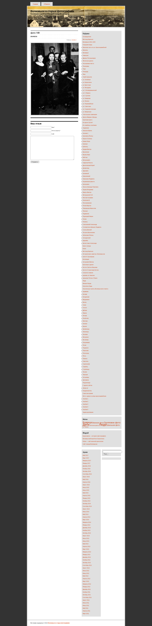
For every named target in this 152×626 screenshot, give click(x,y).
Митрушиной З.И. (88, 195)
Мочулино (86, 337)
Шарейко (85, 240)
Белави (85, 294)
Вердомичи (86, 299)
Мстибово (86, 340)
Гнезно (85, 307)
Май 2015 (85, 493)
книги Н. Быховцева (88, 256)
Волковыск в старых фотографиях (52, 11)
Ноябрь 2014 (86, 501)
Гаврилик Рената (88, 163)
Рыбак (84, 219)
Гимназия (85, 55)
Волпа (84, 302)
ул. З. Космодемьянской (90, 90)
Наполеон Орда (87, 286)
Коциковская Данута (89, 181)
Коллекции (86, 259)
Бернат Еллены (87, 138)
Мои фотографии (88, 197)
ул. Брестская (87, 85)
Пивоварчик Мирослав (89, 208)
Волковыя (86, 53)
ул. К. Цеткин (86, 95)
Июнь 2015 (86, 490)
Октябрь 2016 (87, 471)
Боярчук (85, 144)
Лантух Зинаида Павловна (90, 187)
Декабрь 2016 (87, 466)
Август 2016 (86, 476)
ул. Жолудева (87, 87)
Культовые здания (88, 264)
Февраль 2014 (87, 522)
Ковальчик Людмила (88, 179)
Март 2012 (86, 581)
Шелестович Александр (90, 243)
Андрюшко (86, 128)
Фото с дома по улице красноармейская (94, 396)
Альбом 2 (85, 401)
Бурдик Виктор (87, 149)
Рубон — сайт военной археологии (93, 441)
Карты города (87, 246)
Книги (84, 248)
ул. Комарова (86, 98)
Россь (84, 356)
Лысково (85, 334)
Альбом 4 (85, 407)
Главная (35, 4)
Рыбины (85, 222)
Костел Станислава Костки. (91, 270)
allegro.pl (85, 388)
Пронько (85, 211)
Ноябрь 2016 (86, 468)
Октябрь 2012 (87, 562)
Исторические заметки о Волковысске (94, 254)
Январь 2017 (86, 463)
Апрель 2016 (86, 482)
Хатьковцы (86, 377)
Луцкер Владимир (88, 189)
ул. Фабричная (87, 112)
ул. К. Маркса (86, 93)
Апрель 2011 (86, 611)
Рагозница (86, 353)
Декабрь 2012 (87, 557)
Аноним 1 (85, 133)
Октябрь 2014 (87, 503)
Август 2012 (86, 568)
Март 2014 (86, 519)
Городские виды (87, 44)
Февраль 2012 (87, 584)
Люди (84, 281)
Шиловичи (86, 380)
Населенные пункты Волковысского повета (95, 289)
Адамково (85, 291)
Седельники (86, 364)
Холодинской (86, 238)
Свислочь (85, 361)
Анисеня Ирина (87, 130)
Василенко (86, 152)
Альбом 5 (85, 409)
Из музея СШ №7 (88, 122)
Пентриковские (87, 203)
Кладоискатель (87, 390)
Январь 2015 (86, 498)
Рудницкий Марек (88, 216)
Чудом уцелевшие (88, 412)
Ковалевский (86, 176)
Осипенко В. (86, 200)
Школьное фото (113, 425)
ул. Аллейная (87, 79)
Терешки (85, 374)
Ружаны (85, 358)
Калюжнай (86, 173)
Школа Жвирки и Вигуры (90, 117)
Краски (85, 326)
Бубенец (85, 146)
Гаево (84, 305)
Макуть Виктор (87, 192)
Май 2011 (85, 608)
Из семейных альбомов (89, 125)
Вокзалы (85, 50)
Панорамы (86, 66)
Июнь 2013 (86, 541)
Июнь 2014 (86, 511)
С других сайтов (87, 385)
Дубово (85, 310)
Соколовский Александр (90, 224)
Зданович (85, 171)
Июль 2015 (86, 487)
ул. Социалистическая (89, 109)
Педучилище (86, 382)
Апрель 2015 (86, 495)
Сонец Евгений (87, 230)
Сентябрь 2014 (87, 506)
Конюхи (85, 323)
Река (84, 74)
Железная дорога (88, 61)
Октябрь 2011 (87, 595)
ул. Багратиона (87, 82)
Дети (86, 424)
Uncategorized (87, 36)
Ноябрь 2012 (86, 560)
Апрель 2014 (86, 517)
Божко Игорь (86, 141)
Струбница (86, 369)
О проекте (47, 4)
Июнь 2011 (86, 605)
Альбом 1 (74, 40)
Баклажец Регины (88, 136)
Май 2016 (85, 479)
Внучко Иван (86, 154)
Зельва (85, 315)
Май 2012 (85, 576)
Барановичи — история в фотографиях (94, 436)
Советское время (88, 393)
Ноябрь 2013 (86, 530)
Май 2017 (85, 455)
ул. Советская (87, 106)
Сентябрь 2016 (87, 474)
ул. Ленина (86, 101)
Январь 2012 (86, 586)
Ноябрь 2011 (86, 592)
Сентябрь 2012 (87, 565)
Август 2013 (86, 535)
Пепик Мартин (87, 205)
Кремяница (86, 329)
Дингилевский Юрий (89, 165)
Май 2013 (85, 544)
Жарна (85, 313)
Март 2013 (86, 549)
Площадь (85, 71)
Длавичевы (86, 168)
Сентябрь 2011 (87, 597)
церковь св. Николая (89, 275)
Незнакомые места (88, 63)
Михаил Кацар (87, 283)
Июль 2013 (86, 538)
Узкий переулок (87, 77)
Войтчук (85, 157)
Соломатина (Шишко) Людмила (92, 227)
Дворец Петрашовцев (89, 58)
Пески (84, 345)
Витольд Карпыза (88, 39)
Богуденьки (86, 297)
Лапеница (86, 331)
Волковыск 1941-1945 (89, 42)
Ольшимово (86, 342)
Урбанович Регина (88, 235)
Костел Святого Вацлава (90, 267)
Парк (84, 69)
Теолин (85, 372)
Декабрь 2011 (87, 589)
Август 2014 (86, 509)
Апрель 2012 (86, 578)
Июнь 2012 (86, 573)
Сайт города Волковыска (90, 444)
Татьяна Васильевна (89, 232)
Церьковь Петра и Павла (90, 278)
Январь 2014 (86, 525)
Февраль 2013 (87, 552)
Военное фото (98, 423)
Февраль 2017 (87, 460)
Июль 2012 (86, 570)
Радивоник (86, 213)
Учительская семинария (90, 114)
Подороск (85, 348)
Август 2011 (86, 600)
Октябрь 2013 (87, 533)
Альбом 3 (85, 404)
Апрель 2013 (86, 546)
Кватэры (85, 321)
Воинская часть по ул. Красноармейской (94, 47)
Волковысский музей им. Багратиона (93, 438)
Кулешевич (86, 184)
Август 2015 (86, 485)
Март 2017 (86, 458)
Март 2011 (86, 613)
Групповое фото (87, 120)
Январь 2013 (86, 554)
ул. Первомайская (88, 103)
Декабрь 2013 (87, 527)
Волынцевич (86, 160)
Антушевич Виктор (88, 262)
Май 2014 (85, 514)
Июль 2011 (86, 603)
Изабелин (86, 318)
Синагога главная (88, 272)
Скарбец (85, 366)
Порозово (86, 350)
